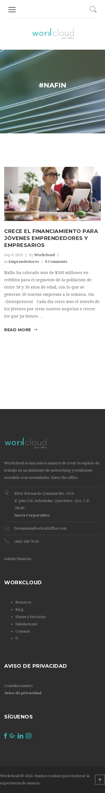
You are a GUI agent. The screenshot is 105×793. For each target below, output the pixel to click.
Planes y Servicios (30, 617)
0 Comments (56, 261)
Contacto (22, 631)
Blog (19, 609)
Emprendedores (23, 261)
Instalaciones (26, 624)
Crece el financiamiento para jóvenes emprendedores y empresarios (51, 238)
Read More (17, 329)
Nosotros (23, 602)
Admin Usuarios (17, 559)
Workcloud (44, 255)
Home (39, 98)
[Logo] (53, 34)
